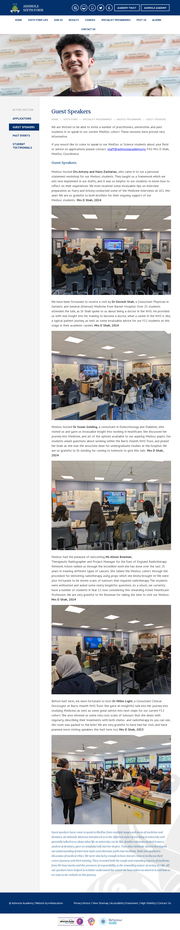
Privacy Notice (82, 903)
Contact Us (164, 903)
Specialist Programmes (97, 119)
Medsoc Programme (129, 119)
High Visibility (148, 903)
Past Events (21, 135)
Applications (22, 118)
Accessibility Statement (124, 903)
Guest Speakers (156, 119)
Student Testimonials (22, 145)
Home (55, 119)
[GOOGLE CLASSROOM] (83, 7)
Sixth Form (70, 119)
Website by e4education (49, 903)
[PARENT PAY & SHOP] (109, 7)
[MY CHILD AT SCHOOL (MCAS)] (92, 7)
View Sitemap (100, 903)
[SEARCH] (75, 7)
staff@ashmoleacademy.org (126, 149)
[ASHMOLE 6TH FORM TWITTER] (100, 7)
